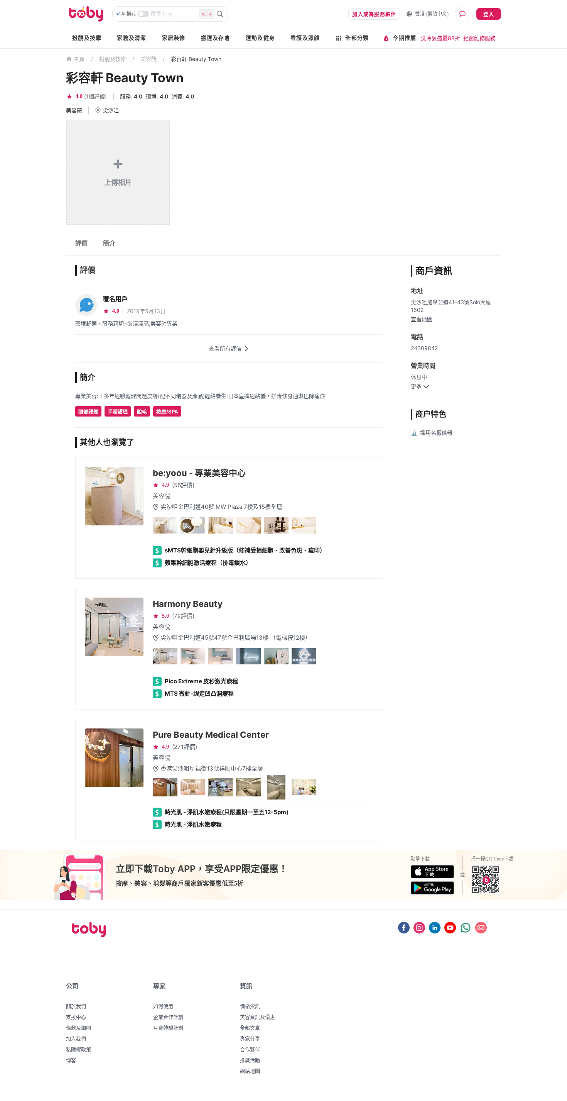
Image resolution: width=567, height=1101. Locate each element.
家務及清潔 (131, 38)
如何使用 (163, 1006)
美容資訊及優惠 (257, 1017)
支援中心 (76, 1017)
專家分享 (250, 1038)
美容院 (148, 59)
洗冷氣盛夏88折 (440, 38)
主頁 (79, 59)
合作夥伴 (250, 1049)
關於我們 (76, 1006)
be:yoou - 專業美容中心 (199, 473)
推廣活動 (250, 1060)
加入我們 (76, 1038)
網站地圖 (250, 1071)
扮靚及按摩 (86, 38)
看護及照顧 (305, 38)
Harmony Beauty (188, 604)
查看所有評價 (225, 348)
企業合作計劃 (168, 1017)
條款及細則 (78, 1028)
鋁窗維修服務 (479, 38)
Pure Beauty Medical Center (211, 735)
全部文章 (250, 1028)
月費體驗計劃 (168, 1028)
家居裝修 (174, 38)
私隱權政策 (78, 1049)
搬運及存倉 (215, 38)
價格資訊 (250, 1006)
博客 (71, 1060)
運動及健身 (260, 38)
